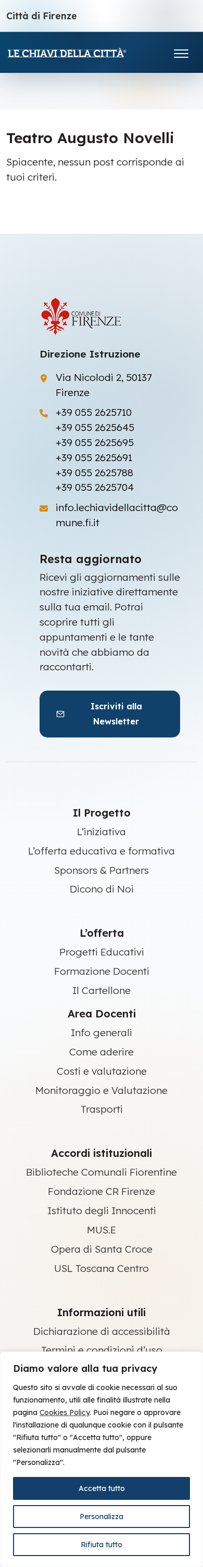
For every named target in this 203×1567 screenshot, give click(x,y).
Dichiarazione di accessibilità (101, 1331)
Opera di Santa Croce (102, 1249)
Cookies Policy (65, 1412)
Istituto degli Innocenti (101, 1210)
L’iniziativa (101, 831)
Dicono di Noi (102, 889)
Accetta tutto (102, 1488)
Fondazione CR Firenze (101, 1191)
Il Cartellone (101, 990)
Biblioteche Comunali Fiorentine (101, 1172)
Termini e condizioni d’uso (101, 1350)
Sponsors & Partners (101, 870)
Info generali (101, 1032)
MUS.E (101, 1230)
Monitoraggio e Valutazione (101, 1090)
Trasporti (102, 1109)
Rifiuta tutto (101, 1544)
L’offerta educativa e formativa (101, 851)
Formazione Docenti (101, 971)
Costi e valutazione (102, 1071)
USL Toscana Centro (101, 1268)
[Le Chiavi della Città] (81, 52)
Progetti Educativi (101, 952)
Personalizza (101, 1516)
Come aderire (101, 1052)
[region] (101, 1459)
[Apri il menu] (181, 51)
